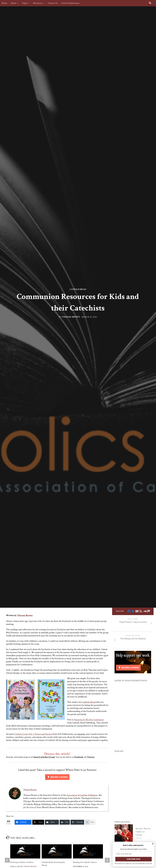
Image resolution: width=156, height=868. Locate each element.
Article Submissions (70, 3)
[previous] (7, 860)
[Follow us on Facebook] (128, 611)
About (13, 3)
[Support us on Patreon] (148, 611)
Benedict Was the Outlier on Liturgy (143, 831)
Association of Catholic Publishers (82, 795)
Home (4, 3)
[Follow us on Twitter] (132, 611)
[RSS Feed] (140, 611)
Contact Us (53, 3)
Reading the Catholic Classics (85, 862)
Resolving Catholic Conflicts (21, 862)
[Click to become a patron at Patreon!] (57, 780)
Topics (25, 3)
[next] (107, 860)
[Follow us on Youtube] (136, 611)
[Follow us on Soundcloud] (144, 611)
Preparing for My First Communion (89, 719)
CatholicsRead (78, 289)
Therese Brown (71, 317)
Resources (37, 3)
